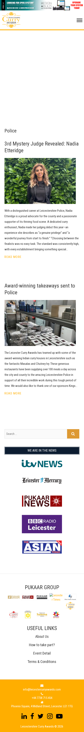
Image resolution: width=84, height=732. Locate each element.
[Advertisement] (42, 72)
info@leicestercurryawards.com (42, 689)
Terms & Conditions (42, 661)
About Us (42, 636)
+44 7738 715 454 (42, 698)
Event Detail (42, 653)
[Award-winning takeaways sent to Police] (41, 323)
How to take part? (42, 645)
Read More (13, 257)
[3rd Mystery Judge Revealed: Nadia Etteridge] (41, 181)
